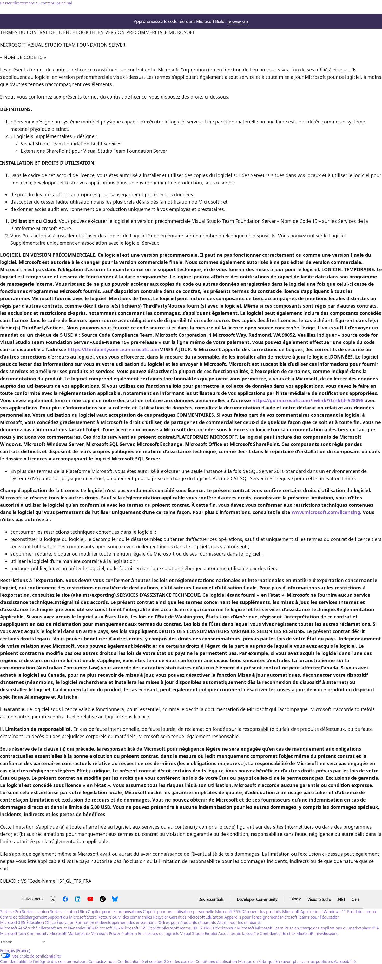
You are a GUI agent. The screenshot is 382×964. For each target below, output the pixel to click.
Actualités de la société (238, 933)
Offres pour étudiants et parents (187, 922)
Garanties (177, 917)
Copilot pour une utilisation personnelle (178, 911)
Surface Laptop (35, 911)
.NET (341, 899)
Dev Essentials (211, 899)
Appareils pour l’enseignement (251, 917)
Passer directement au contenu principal (36, 2)
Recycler (160, 917)
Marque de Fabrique (256, 961)
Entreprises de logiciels (158, 933)
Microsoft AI (11, 927)
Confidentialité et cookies (140, 961)
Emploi (211, 933)
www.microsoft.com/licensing (326, 512)
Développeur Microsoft (233, 927)
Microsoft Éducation (205, 917)
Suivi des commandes (132, 917)
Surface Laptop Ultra (68, 911)
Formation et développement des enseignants (116, 922)
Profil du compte (362, 911)
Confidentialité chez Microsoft (286, 933)
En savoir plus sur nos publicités (304, 961)
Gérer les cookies (179, 961)
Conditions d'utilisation (216, 961)
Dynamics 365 (81, 927)
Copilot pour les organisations (115, 911)
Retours (105, 917)
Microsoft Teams (176, 927)
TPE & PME (202, 927)
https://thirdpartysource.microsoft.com (113, 349)
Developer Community (257, 899)
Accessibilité (345, 961)
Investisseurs (326, 933)
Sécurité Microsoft (39, 927)
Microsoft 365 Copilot (140, 927)
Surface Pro (10, 911)
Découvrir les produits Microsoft (270, 911)
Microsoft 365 (227, 911)
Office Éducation (59, 922)
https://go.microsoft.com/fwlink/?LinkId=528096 (307, 400)
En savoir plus (237, 21)
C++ (356, 899)
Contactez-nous (102, 961)
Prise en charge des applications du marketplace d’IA (332, 927)
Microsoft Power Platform (114, 933)
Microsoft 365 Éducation (22, 922)
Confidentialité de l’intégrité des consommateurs (43, 961)
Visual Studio (319, 899)
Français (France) (15, 950)
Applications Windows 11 (323, 911)
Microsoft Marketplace (69, 933)
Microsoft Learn (269, 927)
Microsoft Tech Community (24, 933)
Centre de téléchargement (23, 917)
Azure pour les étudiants (239, 922)
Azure (62, 927)
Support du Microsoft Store (72, 917)
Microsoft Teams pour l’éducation (310, 917)
